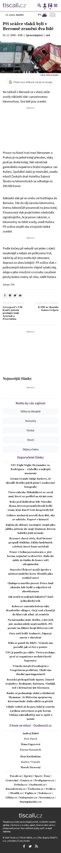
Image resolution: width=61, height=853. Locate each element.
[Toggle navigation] (55, 5)
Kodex (27, 840)
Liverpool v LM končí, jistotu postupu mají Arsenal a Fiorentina (12, 313)
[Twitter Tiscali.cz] (30, 846)
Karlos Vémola (30, 762)
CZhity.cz (11, 797)
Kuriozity (30, 421)
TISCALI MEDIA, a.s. (28, 837)
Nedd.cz (51, 789)
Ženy (47, 776)
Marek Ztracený (30, 767)
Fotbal (30, 430)
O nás (20, 840)
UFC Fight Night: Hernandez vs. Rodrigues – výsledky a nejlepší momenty (30, 469)
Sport (38, 776)
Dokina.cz (44, 793)
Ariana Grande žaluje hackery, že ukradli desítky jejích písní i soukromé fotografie (30, 483)
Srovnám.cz (46, 797)
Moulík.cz (16, 793)
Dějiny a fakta (30, 449)
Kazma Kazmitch (30, 749)
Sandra (20, 14)
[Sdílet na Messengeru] (10, 295)
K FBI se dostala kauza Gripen (48, 309)
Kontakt (12, 840)
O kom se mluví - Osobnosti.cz (30, 725)
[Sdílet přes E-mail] (20, 295)
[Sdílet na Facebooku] (5, 295)
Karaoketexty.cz (16, 789)
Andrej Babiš (31, 733)
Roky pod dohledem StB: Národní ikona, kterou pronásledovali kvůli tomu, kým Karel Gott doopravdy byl (30, 506)
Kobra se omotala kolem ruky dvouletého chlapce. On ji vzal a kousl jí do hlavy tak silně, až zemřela (30, 610)
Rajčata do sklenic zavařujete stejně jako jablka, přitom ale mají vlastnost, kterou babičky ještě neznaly (30, 529)
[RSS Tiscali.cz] (36, 846)
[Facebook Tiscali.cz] (23, 846)
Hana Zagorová (30, 744)
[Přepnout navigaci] (44, 5)
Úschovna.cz (35, 789)
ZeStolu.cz (20, 784)
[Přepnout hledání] (39, 5)
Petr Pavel (30, 738)
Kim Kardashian (30, 756)
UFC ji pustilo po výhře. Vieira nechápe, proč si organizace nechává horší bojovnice (31, 656)
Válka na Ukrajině (30, 411)
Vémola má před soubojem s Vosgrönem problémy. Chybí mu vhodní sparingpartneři (30, 670)
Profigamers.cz (44, 780)
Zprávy (28, 776)
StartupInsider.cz (30, 802)
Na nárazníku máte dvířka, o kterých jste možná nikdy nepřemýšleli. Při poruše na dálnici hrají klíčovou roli (30, 624)
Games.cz (26, 780)
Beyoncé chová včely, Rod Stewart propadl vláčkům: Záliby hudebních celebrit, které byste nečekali (30, 542)
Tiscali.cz (16, 776)
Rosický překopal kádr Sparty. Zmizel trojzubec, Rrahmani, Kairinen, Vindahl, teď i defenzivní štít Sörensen (31, 683)
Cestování (12, 780)
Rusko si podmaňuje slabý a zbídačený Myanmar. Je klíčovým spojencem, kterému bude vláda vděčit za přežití (31, 697)
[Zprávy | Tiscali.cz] (14, 5)
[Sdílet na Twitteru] (15, 295)
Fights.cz (30, 793)
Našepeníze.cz (28, 797)
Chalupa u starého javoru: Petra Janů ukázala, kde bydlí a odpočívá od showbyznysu (30, 587)
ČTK (13, 284)
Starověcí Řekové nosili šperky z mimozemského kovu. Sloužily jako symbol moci (30, 573)
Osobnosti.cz (37, 784)
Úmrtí (30, 440)
